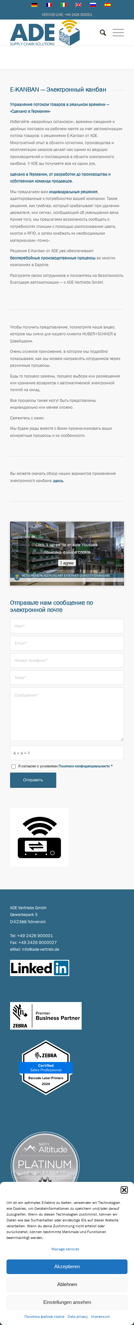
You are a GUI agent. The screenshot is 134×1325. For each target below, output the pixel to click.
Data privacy (78, 1316)
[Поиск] (99, 33)
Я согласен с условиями (65, 766)
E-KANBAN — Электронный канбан (49, 55)
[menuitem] (99, 33)
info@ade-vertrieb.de (40, 949)
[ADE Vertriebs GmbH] (55, 33)
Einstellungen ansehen (67, 1302)
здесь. (58, 480)
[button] (124, 1190)
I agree (67, 562)
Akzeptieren (67, 1266)
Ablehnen (67, 1284)
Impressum (100, 1316)
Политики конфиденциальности (84, 766)
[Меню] (115, 33)
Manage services (65, 1249)
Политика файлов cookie (44, 1316)
